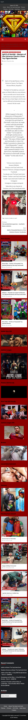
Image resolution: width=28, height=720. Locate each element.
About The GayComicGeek (13, 7)
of (13, 218)
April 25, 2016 (11, 61)
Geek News (17, 9)
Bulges (4, 534)
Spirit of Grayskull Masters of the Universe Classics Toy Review (16, 230)
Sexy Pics (14, 589)
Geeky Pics (15, 534)
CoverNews (23, 715)
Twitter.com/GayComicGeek (16, 176)
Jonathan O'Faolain (6, 681)
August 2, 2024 (9, 595)
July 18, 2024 (9, 296)
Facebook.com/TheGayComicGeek (14, 174)
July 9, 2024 (9, 325)
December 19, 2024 (10, 567)
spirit (15, 218)
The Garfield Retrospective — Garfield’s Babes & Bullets (13, 224)
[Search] (25, 39)
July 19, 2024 (9, 267)
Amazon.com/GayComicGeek (14, 167)
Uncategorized (6, 562)
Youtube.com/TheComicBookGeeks (14, 188)
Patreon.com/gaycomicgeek (16, 169)
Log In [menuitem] (2, 1)
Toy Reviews (5, 52)
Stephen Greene (5, 670)
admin (5, 61)
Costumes (9, 534)
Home (4, 7)
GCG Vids (11, 9)
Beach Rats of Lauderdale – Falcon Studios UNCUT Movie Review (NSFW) (12, 683)
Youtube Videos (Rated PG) (14, 52)
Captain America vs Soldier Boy (10, 593)
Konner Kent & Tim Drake (9, 538)
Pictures (6, 9)
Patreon (23, 7)
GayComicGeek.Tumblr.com (16, 179)
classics (7, 218)
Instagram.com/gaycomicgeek (14, 183)
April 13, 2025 (9, 540)
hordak (11, 218)
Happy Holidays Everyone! (9, 566)
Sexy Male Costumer (7, 589)
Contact (23, 9)
